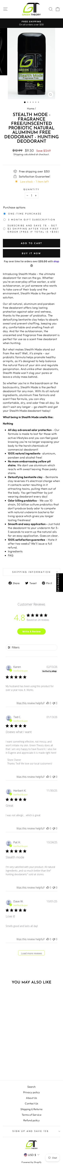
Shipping (18, 154)
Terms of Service (31, 1114)
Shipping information (31, 572)
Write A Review (31, 631)
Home (30, 108)
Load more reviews (31, 953)
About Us (31, 1097)
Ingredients (15, 551)
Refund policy (31, 1120)
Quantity (31, 189)
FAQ (10, 555)
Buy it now (31, 253)
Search (31, 1086)
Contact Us (31, 1103)
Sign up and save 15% (30, 1131)
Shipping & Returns (31, 1109)
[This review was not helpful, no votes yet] (54, 703)
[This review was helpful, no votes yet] (48, 703)
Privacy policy (31, 1092)
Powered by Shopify (31, 1162)
